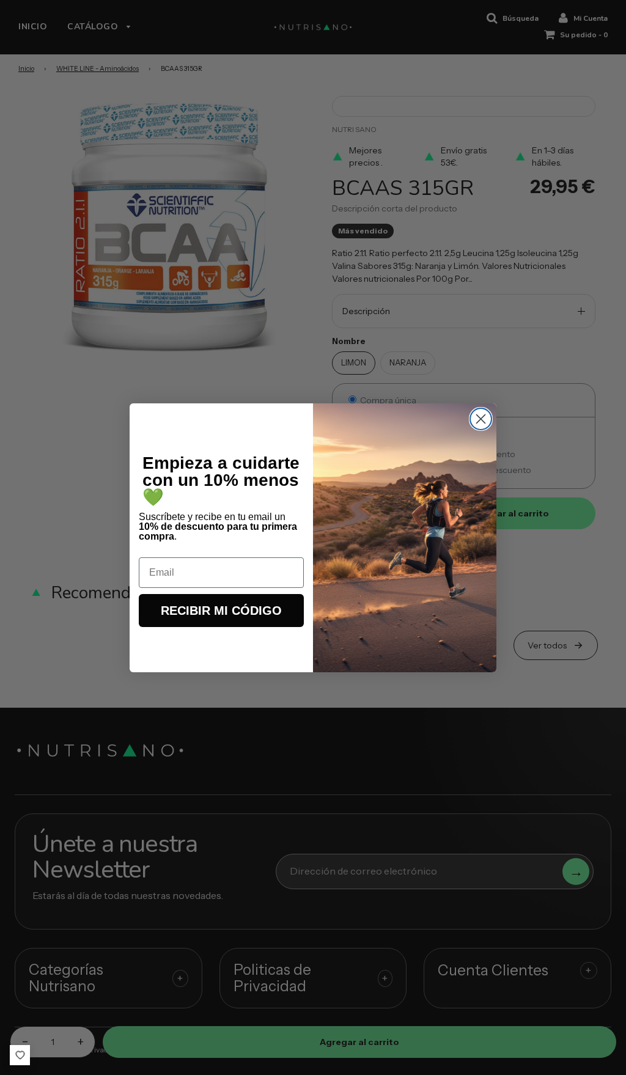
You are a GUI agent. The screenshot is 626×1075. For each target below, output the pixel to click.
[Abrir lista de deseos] (20, 1055)
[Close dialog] (481, 419)
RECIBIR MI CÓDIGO (221, 610)
